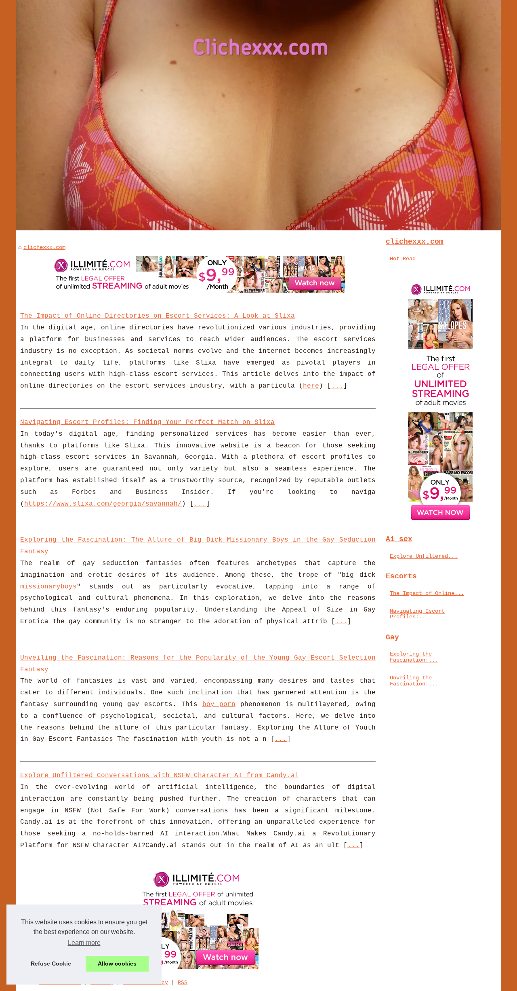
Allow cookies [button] (117, 963)
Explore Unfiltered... (424, 556)
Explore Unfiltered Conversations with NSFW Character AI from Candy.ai (159, 775)
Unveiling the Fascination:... (414, 681)
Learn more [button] (84, 942)
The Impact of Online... (427, 593)
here (311, 386)
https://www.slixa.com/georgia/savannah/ (103, 504)
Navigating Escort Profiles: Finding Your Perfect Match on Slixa (147, 422)
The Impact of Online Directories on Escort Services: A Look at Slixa (157, 316)
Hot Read (403, 258)
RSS (182, 983)
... (337, 386)
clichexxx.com (44, 247)
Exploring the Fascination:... (414, 657)
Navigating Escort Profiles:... (417, 614)
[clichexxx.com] (258, 115)
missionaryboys (48, 586)
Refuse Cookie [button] (51, 963)
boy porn (218, 704)
